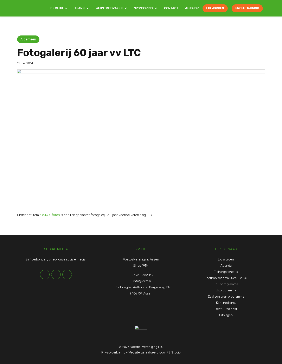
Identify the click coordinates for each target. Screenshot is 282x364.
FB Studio (174, 352)
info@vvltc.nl (142, 281)
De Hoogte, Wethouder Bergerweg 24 (142, 287)
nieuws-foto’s (49, 215)
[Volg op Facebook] (45, 274)
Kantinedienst (226, 303)
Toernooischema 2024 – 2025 (226, 278)
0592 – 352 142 (142, 275)
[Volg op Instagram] (67, 274)
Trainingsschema (226, 272)
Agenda (226, 265)
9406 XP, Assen (141, 293)
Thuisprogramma (226, 284)
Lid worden (226, 259)
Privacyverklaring (113, 352)
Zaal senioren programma (226, 296)
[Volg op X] (56, 274)
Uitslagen (226, 315)
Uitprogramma (226, 290)
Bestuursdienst (226, 309)
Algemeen (28, 39)
